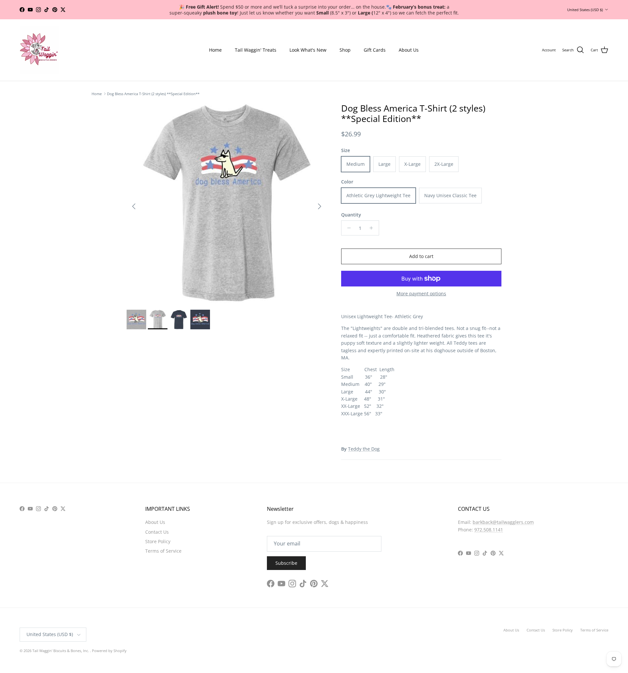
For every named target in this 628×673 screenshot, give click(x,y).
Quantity (351, 215)
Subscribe (286, 563)
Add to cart (421, 256)
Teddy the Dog (364, 449)
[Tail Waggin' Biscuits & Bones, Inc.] (39, 50)
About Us (409, 50)
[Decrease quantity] (347, 228)
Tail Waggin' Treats (255, 50)
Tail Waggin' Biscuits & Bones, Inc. (61, 650)
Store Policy (157, 541)
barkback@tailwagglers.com (503, 522)
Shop (345, 50)
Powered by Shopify (109, 650)
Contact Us (157, 532)
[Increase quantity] (373, 228)
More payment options (421, 294)
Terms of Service (163, 551)
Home (215, 50)
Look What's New (307, 50)
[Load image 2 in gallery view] (227, 203)
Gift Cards (375, 50)
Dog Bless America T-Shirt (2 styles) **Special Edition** (153, 93)
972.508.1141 (488, 529)
